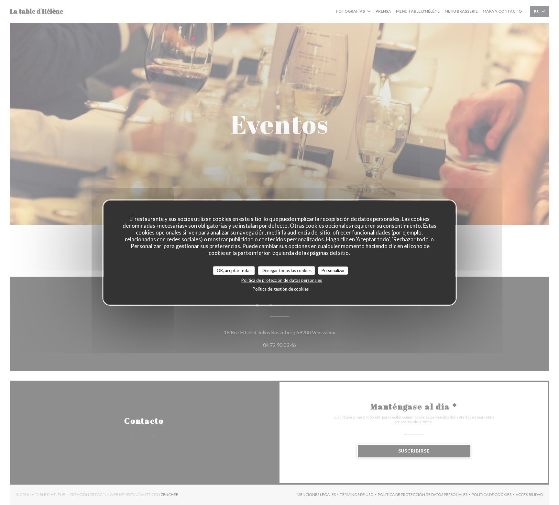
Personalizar (333, 270)
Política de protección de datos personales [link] (281, 280)
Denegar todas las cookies (287, 270)
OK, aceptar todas (234, 270)
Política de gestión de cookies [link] (281, 289)
